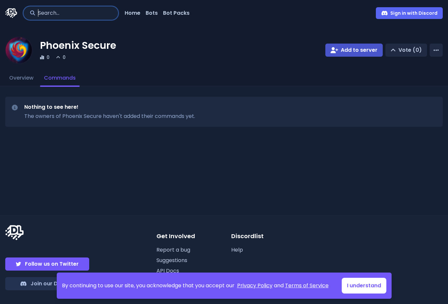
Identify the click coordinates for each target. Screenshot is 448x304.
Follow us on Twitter (52, 264)
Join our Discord (53, 283)
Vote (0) (410, 50)
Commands (60, 78)
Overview (21, 78)
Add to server (359, 50)
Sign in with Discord (414, 13)
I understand (364, 285)
